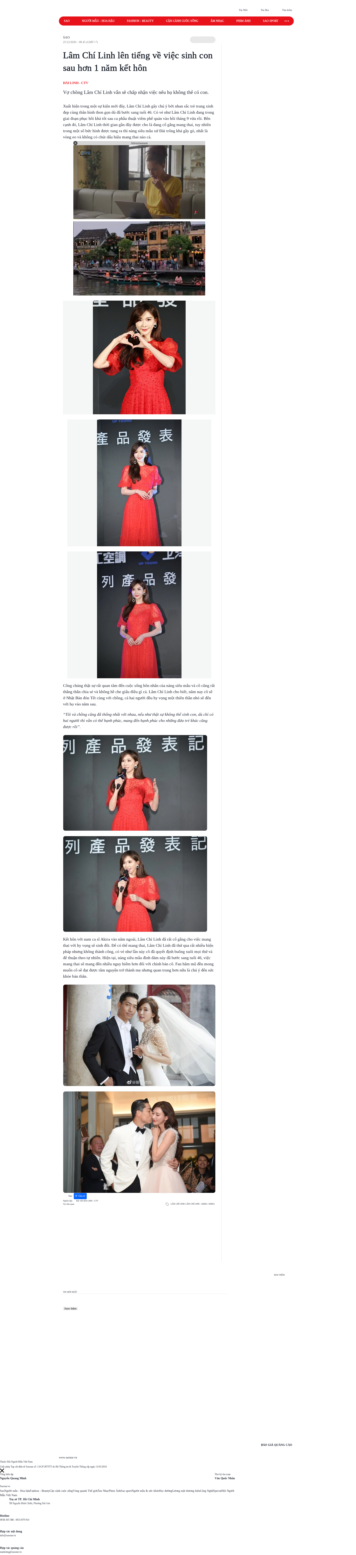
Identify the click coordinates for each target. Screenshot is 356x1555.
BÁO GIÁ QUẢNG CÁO (276, 1444)
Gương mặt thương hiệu (186, 1490)
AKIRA (211, 1204)
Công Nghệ (206, 1490)
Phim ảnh (243, 20)
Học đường (165, 1490)
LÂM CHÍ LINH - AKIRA (196, 1204)
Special (217, 1490)
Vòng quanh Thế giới (85, 1490)
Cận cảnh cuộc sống (182, 20)
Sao (67, 20)
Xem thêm (70, 1308)
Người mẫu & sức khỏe (145, 1490)
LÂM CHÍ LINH (178, 1204)
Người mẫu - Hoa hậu (98, 20)
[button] (202, 39)
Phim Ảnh (115, 1490)
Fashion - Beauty (140, 20)
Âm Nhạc (103, 1490)
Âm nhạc (217, 20)
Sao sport (270, 20)
